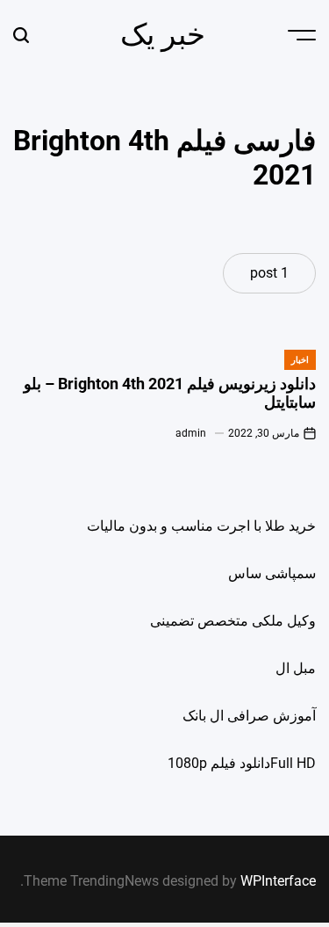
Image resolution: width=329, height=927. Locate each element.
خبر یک (162, 34)
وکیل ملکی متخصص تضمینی (233, 620)
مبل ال (295, 668)
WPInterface (278, 881)
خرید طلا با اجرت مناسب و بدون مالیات (201, 526)
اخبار (300, 360)
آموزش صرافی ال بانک (249, 715)
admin (190, 433)
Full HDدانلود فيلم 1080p (242, 763)
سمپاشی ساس (272, 573)
